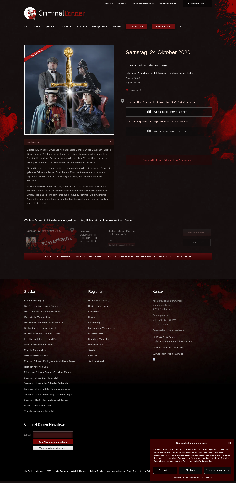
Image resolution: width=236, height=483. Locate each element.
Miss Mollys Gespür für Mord (38, 344)
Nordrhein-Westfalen (98, 339)
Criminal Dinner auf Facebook (168, 347)
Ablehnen (190, 470)
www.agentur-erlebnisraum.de (168, 353)
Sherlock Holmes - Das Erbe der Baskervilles (47, 383)
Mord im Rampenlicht (35, 350)
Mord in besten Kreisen (36, 355)
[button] (229, 443)
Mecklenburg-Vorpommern (101, 328)
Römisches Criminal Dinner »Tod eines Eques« (48, 372)
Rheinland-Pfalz (96, 344)
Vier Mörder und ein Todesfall (39, 411)
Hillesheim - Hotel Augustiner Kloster (174, 73)
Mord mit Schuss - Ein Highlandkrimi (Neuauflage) (49, 361)
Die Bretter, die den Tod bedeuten (41, 328)
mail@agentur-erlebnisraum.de (176, 341)
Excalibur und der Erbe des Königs (146, 65)
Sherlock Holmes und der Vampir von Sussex (47, 389)
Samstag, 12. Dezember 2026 (43, 231)
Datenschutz (194, 477)
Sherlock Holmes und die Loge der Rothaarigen (48, 394)
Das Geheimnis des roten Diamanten (43, 306)
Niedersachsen (96, 333)
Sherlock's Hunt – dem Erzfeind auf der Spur (46, 400)
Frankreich (93, 311)
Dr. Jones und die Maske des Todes (42, 333)
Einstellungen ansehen (217, 470)
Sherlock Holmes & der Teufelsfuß (41, 378)
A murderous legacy (34, 300)
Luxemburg (94, 322)
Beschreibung (33, 142)
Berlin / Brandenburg (98, 306)
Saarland (92, 350)
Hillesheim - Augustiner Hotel (140, 73)
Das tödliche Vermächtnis (37, 317)
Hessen (92, 317)
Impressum (207, 477)
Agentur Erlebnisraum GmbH (65, 471)
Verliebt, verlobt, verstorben (38, 405)
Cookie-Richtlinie (180, 477)
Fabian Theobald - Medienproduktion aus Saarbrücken (114, 471)
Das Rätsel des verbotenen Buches (42, 311)
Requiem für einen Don (36, 366)
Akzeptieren (165, 470)
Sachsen (92, 355)
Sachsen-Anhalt (96, 361)
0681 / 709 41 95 (166, 336)
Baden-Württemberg (98, 300)
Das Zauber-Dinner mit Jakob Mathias (43, 322)
